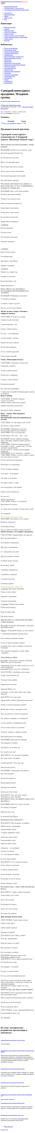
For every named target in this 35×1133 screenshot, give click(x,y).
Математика (8, 61)
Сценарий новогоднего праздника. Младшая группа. (13, 1068)
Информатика (8, 55)
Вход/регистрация (9, 27)
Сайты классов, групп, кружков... (14, 35)
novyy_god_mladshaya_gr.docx (12, 123)
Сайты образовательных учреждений (15, 37)
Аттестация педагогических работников (16, 10)
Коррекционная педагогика (12, 58)
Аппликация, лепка (10, 50)
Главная (6, 29)
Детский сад (8, 13)
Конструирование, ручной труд (14, 56)
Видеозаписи (8, 83)
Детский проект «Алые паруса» (14, 8)
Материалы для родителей (12, 63)
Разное (6, 79)
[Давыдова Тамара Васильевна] (11, 105)
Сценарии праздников (11, 75)
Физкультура (8, 78)
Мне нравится (8, 1126)
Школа (6, 16)
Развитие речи (8, 70)
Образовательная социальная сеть (14, 1)
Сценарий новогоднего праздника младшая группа (12, 1082)
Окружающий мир (10, 68)
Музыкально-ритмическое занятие (14, 65)
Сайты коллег (8, 39)
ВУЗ (5, 19)
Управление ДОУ (9, 76)
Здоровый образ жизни (11, 53)
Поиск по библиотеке (11, 48)
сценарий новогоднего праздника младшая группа (12, 1115)
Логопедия (7, 60)
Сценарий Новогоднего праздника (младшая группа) (13, 1040)
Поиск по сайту (9, 34)
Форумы (7, 40)
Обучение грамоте (10, 66)
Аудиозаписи (8, 81)
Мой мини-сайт (9, 30)
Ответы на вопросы (10, 32)
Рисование (7, 73)
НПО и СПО (8, 18)
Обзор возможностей (10, 6)
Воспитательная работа (11, 51)
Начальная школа (9, 14)
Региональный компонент (12, 71)
